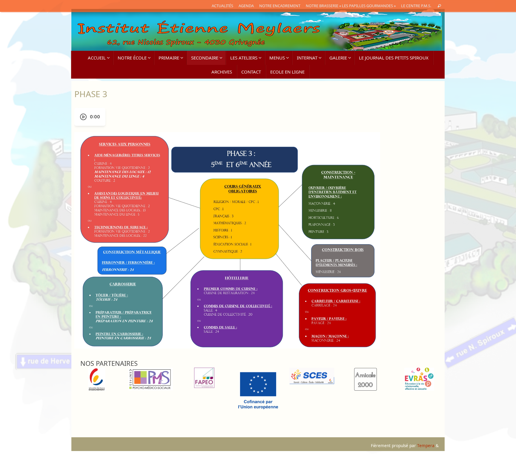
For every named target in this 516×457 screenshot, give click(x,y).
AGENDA (246, 5)
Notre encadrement (279, 5)
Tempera (425, 445)
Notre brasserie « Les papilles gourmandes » (351, 5)
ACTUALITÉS (222, 5)
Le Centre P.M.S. (416, 5)
